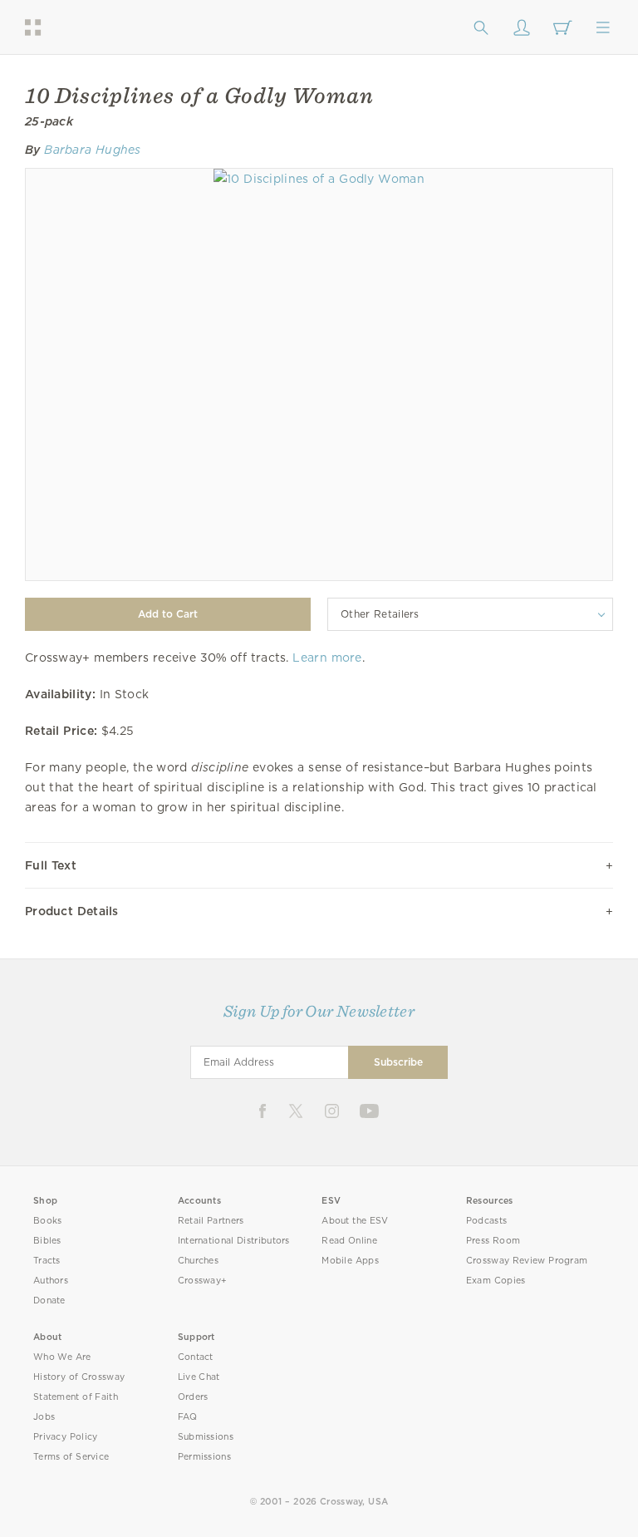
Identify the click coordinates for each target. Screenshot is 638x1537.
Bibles (47, 1240)
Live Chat (199, 1377)
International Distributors (234, 1240)
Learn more (326, 657)
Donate (49, 1300)
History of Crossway (79, 1377)
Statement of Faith (75, 1397)
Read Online (349, 1240)
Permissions (204, 1456)
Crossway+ (203, 1280)
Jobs (44, 1416)
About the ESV (355, 1220)
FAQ (188, 1416)
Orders (193, 1397)
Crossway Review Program (527, 1260)
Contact (195, 1357)
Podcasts (486, 1220)
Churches (198, 1260)
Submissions (205, 1436)
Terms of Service (71, 1456)
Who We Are (62, 1357)
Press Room (493, 1240)
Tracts (47, 1260)
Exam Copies (496, 1280)
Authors (50, 1280)
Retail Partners (211, 1220)
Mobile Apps (350, 1260)
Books (47, 1220)
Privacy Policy (65, 1436)
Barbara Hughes (92, 149)
